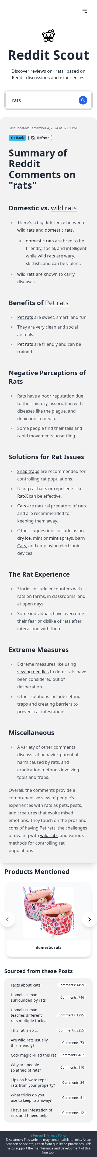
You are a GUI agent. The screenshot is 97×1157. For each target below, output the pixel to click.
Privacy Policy (56, 1135)
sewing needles (33, 672)
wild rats (64, 207)
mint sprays (61, 538)
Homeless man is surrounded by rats (47, 997)
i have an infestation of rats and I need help (47, 1112)
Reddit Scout (48, 55)
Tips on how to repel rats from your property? (47, 1082)
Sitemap (36, 1135)
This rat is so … (47, 1030)
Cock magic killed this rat (47, 1055)
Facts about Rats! (47, 985)
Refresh (43, 137)
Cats (21, 506)
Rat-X (22, 496)
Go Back (17, 137)
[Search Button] (83, 100)
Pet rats (57, 302)
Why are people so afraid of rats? (47, 1067)
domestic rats (59, 230)
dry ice (24, 538)
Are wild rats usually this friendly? (47, 1042)
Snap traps (28, 471)
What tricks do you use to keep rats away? (47, 1097)
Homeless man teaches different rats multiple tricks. (47, 1015)
